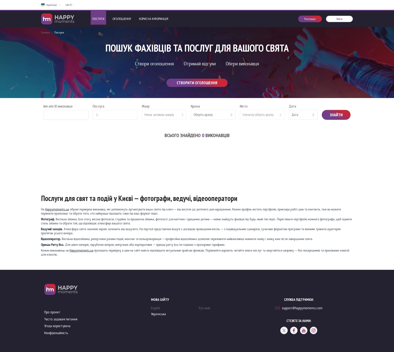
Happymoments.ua (57, 209)
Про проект (52, 312)
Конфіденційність (56, 333)
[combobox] (115, 115)
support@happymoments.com (302, 308)
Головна (45, 32)
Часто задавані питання (61, 319)
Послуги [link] (59, 32)
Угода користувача (57, 326)
